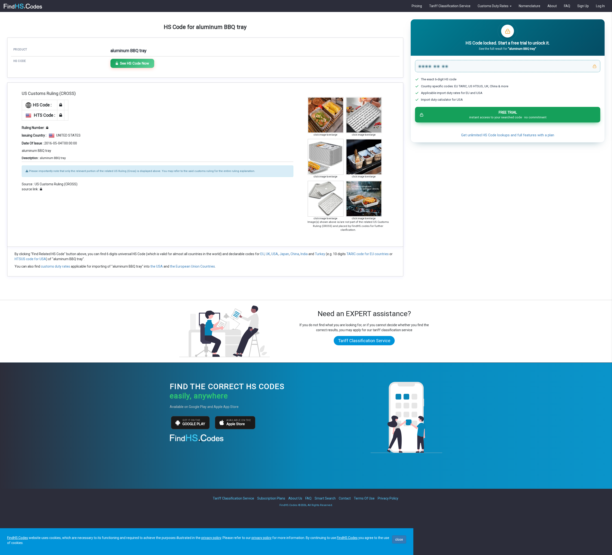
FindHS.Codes (17, 538)
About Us (295, 498)
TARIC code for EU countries (367, 254)
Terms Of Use (364, 498)
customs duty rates (55, 266)
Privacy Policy (388, 498)
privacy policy (211, 538)
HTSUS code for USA (30, 259)
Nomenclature (529, 6)
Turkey (320, 254)
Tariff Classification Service (449, 6)
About (552, 6)
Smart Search (325, 498)
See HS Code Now (134, 63)
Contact (345, 498)
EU (262, 254)
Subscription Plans (271, 498)
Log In (600, 6)
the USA (156, 266)
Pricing (417, 6)
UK (268, 254)
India (304, 254)
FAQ (567, 6)
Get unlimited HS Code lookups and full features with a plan (507, 135)
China (294, 254)
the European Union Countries (192, 266)
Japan (284, 254)
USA (274, 254)
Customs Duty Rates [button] (493, 6)
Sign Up (583, 6)
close (399, 539)
